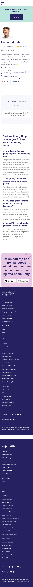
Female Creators (6, 396)
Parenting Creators (7, 353)
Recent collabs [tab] (11, 101)
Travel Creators (6, 362)
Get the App (5, 419)
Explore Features (7, 302)
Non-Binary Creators (8, 402)
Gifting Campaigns (7, 305)
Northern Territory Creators (9, 382)
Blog (3, 335)
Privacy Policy (11, 429)
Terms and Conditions (23, 429)
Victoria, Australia (9, 46)
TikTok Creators (6, 393)
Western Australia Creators (9, 375)
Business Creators (7, 356)
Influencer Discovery (7, 308)
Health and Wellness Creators (10, 366)
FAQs (3, 339)
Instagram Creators (7, 390)
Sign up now (16, 17)
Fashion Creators (7, 347)
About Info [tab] (17, 105)
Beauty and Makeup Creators (10, 359)
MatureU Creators (7, 405)
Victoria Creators (6, 372)
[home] (2, 3)
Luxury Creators (6, 350)
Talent (3, 332)
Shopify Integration (7, 321)
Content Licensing (7, 318)
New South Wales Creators (9, 369)
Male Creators (6, 399)
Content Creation (7, 315)
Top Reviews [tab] (22, 101)
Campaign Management (9, 312)
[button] (30, 3)
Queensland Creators (8, 378)
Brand (3, 329)
